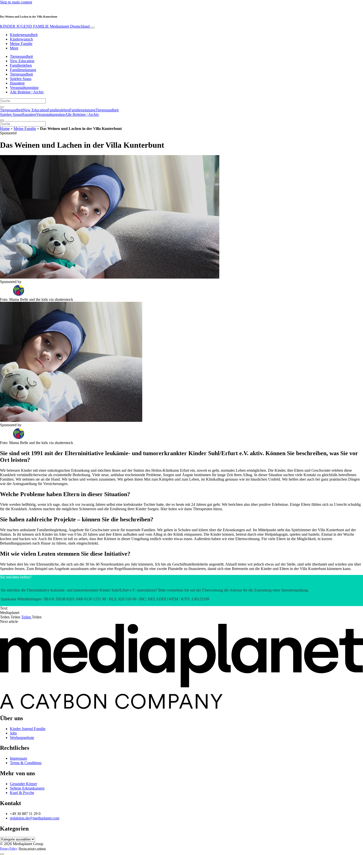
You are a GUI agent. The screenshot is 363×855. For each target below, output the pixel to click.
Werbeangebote (22, 737)
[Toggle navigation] (93, 27)
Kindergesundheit (24, 35)
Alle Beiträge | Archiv (27, 92)
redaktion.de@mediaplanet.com (34, 818)
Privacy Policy (8, 848)
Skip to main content (16, 2)
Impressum (18, 758)
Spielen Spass (20, 79)
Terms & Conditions (25, 763)
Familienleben (21, 65)
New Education (22, 61)
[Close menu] (2, 120)
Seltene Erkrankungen (27, 788)
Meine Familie (21, 43)
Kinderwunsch (21, 39)
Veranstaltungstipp (24, 87)
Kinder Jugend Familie (27, 729)
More (14, 48)
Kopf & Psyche (22, 793)
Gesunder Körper (23, 784)
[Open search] (2, 107)
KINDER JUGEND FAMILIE (45, 26)
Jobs (13, 733)
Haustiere (17, 83)
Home (5, 128)
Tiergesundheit (21, 56)
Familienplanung (23, 70)
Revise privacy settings (32, 848)
